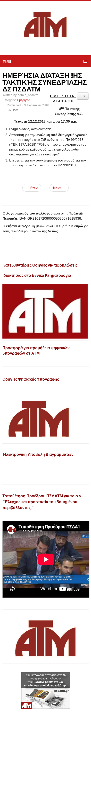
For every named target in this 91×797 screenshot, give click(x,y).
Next (57, 188)
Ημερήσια (23, 100)
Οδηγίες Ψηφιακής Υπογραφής (30, 379)
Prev (33, 188)
